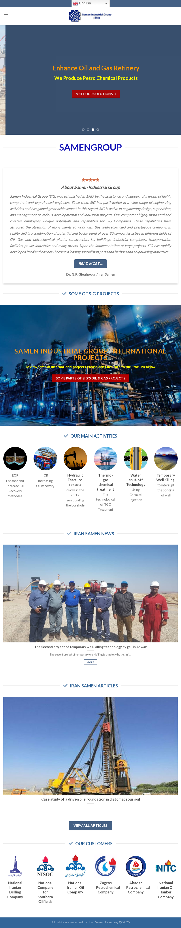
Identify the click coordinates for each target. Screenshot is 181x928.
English (84, 3)
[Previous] (9, 80)
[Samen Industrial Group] (90, 16)
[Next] (172, 80)
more (90, 662)
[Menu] (6, 15)
